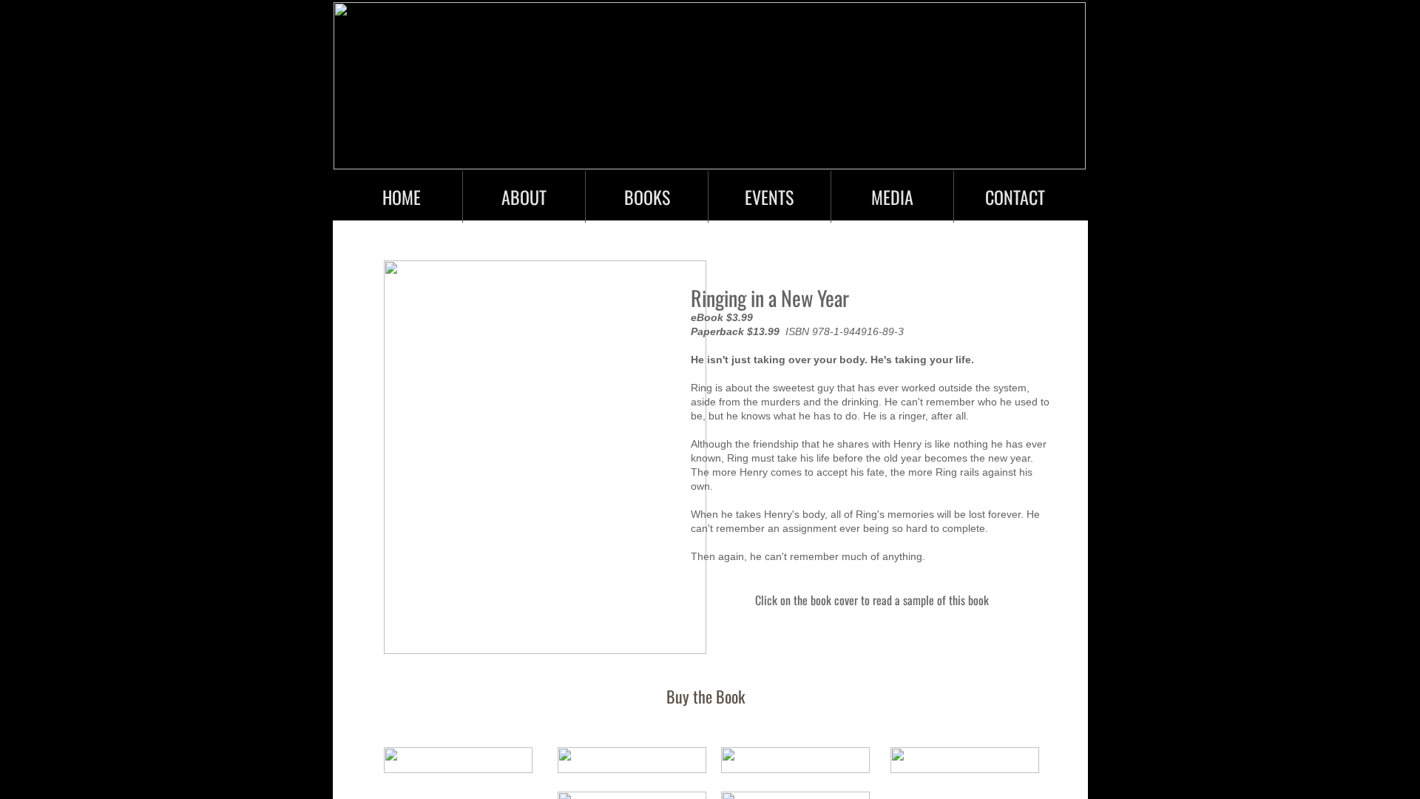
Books (647, 196)
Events (769, 196)
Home (401, 196)
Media (892, 196)
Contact (1015, 196)
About (524, 196)
